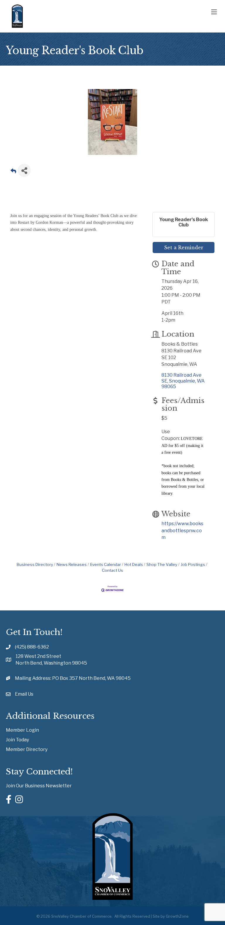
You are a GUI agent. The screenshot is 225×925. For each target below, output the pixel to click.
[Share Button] (24, 170)
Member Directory (26, 749)
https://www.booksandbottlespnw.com (182, 530)
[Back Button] (13, 172)
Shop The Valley (161, 564)
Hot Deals (134, 564)
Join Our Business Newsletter (39, 786)
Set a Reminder (183, 247)
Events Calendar (105, 564)
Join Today (17, 740)
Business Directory (35, 564)
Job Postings (193, 564)
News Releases (72, 564)
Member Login (22, 730)
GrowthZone (177, 916)
